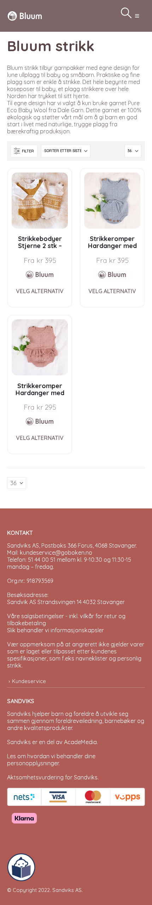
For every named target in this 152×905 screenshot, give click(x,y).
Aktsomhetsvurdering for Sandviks (52, 777)
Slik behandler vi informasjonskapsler (55, 630)
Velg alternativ (40, 291)
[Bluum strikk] (40, 274)
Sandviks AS (67, 890)
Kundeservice (29, 681)
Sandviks (19, 713)
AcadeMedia (80, 742)
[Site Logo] (24, 15)
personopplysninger (33, 763)
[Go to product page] (40, 201)
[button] (136, 16)
